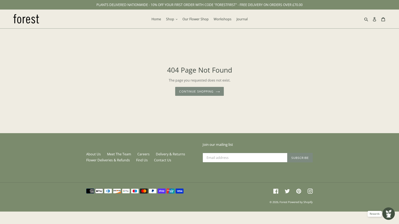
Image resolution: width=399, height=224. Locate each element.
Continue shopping (196, 91)
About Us (93, 154)
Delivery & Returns (170, 154)
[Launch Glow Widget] (388, 213)
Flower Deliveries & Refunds (108, 160)
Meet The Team (119, 154)
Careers (143, 154)
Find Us (142, 160)
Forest (284, 202)
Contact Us (162, 160)
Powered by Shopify (300, 202)
